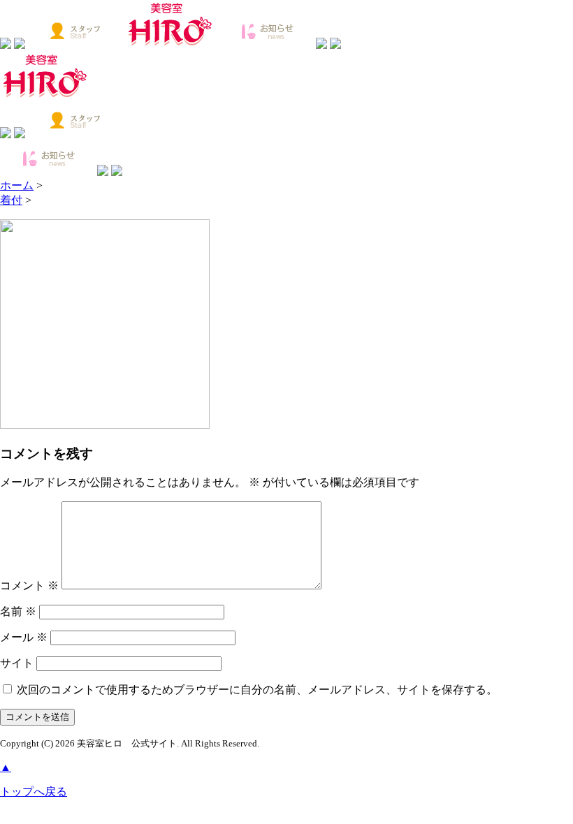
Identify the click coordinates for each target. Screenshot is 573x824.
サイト (17, 663)
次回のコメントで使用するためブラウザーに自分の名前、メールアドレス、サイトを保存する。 (257, 690)
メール (24, 637)
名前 (18, 611)
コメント (29, 585)
